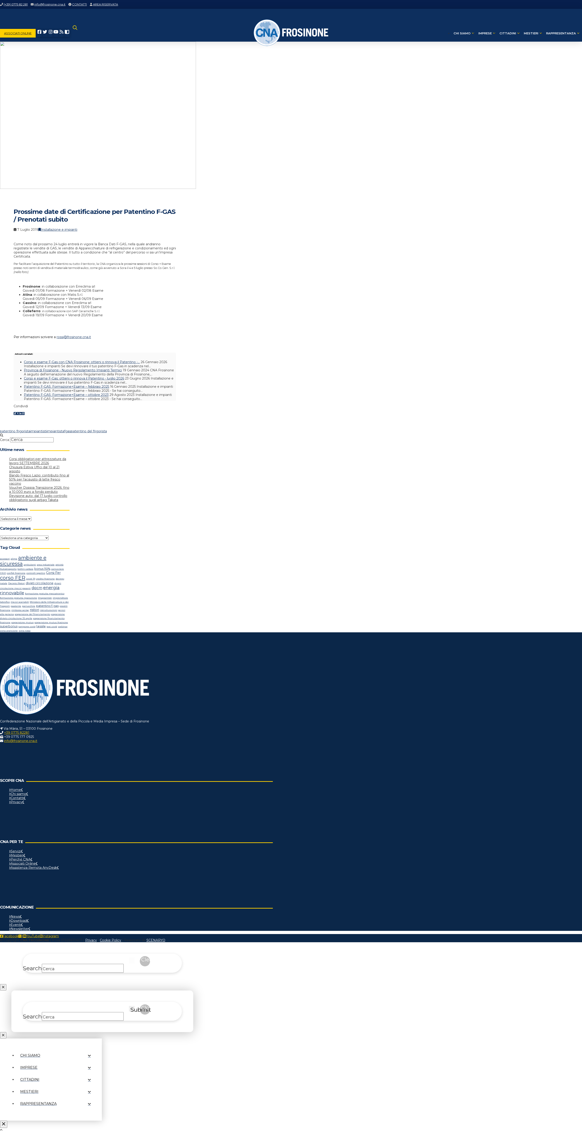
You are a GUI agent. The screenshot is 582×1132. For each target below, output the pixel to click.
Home (16, 790)
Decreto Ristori (16, 583)
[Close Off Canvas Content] (3, 1124)
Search (32, 968)
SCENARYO (155, 940)
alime (14, 558)
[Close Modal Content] (3, 987)
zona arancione (9, 630)
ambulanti (30, 564)
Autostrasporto (8, 568)
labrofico (5, 601)
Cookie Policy (110, 940)
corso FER (12, 578)
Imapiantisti (45, 597)
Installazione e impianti (59, 230)
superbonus (9, 626)
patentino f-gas (47, 606)
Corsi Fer (53, 573)
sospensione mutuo (22, 622)
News (15, 916)
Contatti (17, 798)
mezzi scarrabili (20, 601)
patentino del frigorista (89, 431)
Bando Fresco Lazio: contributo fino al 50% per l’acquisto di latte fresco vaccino (39, 479)
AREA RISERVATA (105, 4)
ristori (34, 610)
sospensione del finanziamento (32, 614)
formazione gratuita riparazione (18, 597)
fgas (67, 431)
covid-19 (30, 578)
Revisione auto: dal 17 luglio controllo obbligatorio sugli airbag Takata (38, 498)
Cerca (4, 440)
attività (59, 564)
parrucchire (28, 606)
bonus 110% (42, 568)
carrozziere (57, 568)
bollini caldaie (25, 568)
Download (19, 921)
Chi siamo (18, 794)
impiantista (55, 431)
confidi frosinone (16, 573)
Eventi (16, 925)
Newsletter (19, 929)
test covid (52, 626)
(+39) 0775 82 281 (16, 4)
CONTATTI (79, 4)
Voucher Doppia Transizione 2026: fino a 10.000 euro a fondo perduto (39, 490)
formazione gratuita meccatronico (44, 593)
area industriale (46, 564)
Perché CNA (20, 859)
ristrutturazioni (48, 610)
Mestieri (17, 855)
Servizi (16, 851)
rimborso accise (20, 610)
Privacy (16, 802)
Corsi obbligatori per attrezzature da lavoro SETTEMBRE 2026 (37, 461)
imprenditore (60, 597)
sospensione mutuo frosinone (51, 622)
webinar (63, 626)
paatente (16, 606)
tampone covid (26, 626)
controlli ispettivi (35, 573)
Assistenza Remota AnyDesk (34, 868)
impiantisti (38, 431)
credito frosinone (45, 578)
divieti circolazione (39, 583)
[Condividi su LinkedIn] (20, 413)
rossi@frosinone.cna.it (74, 337)
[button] (75, 33)
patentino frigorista (15, 431)
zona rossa (24, 630)
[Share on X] (17, 413)
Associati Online (23, 863)
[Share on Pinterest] (23, 413)
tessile (41, 626)
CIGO (3, 573)
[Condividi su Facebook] (15, 413)
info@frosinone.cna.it (49, 4)
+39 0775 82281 (16, 733)
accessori (5, 558)
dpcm (37, 588)
